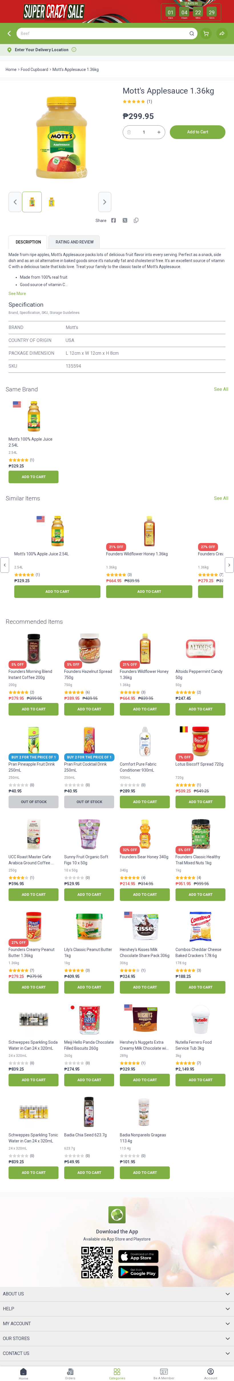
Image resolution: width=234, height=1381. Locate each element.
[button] (191, 33)
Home (11, 69)
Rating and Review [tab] (75, 242)
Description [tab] (28, 242)
